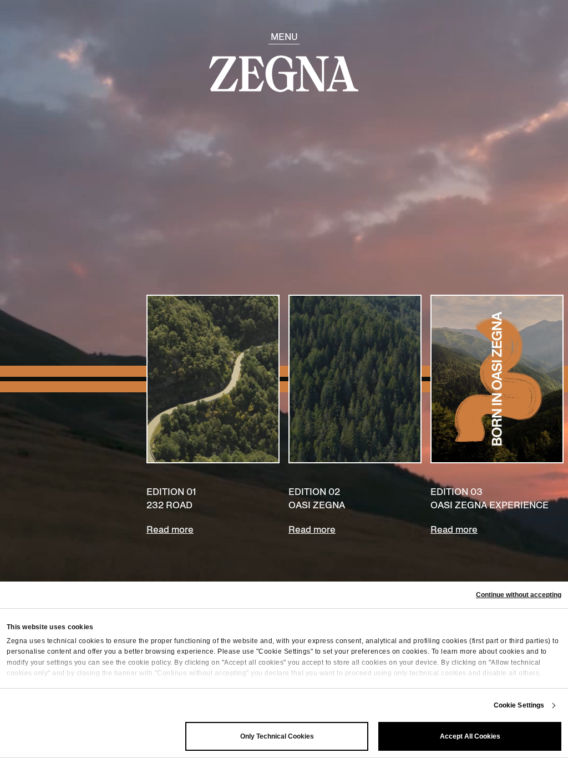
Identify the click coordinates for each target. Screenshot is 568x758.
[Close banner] (518, 595)
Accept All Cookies (470, 736)
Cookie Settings (519, 705)
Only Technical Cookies (277, 736)
